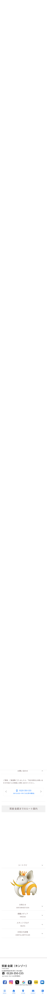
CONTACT (33, 993)
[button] (23, 771)
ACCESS (23, 993)
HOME (13, 993)
